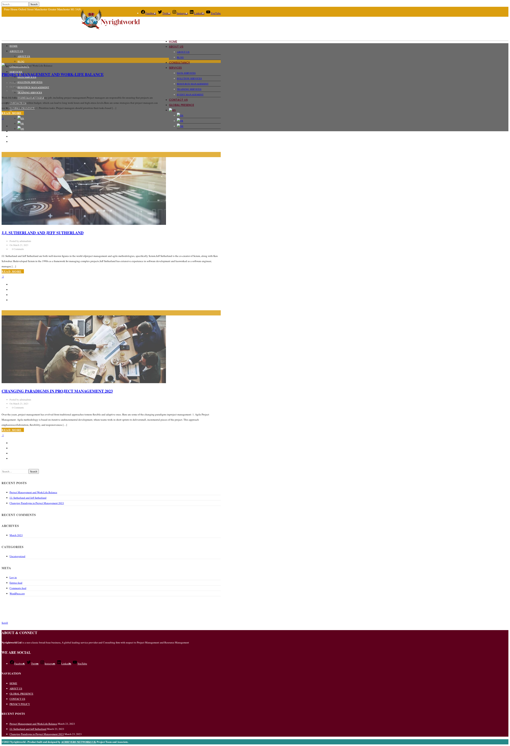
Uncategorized (17, 556)
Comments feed (18, 588)
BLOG (180, 57)
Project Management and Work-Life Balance (53, 74)
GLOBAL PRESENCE (181, 105)
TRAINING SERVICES (189, 89)
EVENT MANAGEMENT (190, 94)
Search (34, 4)
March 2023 (16, 535)
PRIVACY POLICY (20, 704)
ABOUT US (176, 47)
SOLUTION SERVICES (189, 78)
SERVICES (175, 68)
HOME (173, 41)
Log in (13, 577)
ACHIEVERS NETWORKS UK (78, 742)
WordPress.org (17, 593)
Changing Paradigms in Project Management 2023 (57, 391)
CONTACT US (178, 100)
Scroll (5, 623)
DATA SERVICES (186, 72)
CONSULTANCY (179, 63)
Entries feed (16, 582)
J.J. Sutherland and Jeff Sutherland (42, 233)
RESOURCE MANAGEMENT (193, 83)
